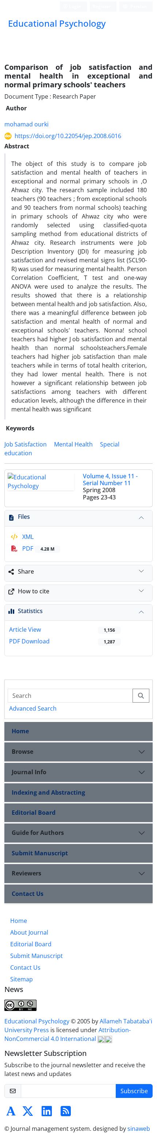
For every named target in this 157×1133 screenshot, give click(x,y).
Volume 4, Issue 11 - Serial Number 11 (110, 479)
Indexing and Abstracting (48, 792)
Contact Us (27, 894)
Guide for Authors (38, 833)
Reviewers (26, 873)
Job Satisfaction (25, 444)
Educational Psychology (37, 1021)
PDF (37, 548)
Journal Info (29, 772)
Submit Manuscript (40, 853)
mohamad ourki (26, 124)
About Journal (29, 932)
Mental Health (73, 444)
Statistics (30, 611)
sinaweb (138, 1129)
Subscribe (134, 1091)
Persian (138, 6)
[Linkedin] (46, 1113)
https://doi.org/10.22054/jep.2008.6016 (68, 136)
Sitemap (21, 979)
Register (102, 6)
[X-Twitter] (28, 1113)
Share (26, 571)
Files (24, 517)
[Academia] (11, 1113)
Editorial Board (33, 813)
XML (27, 537)
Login (74, 6)
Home (20, 731)
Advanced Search (33, 708)
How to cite (33, 591)
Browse (22, 752)
